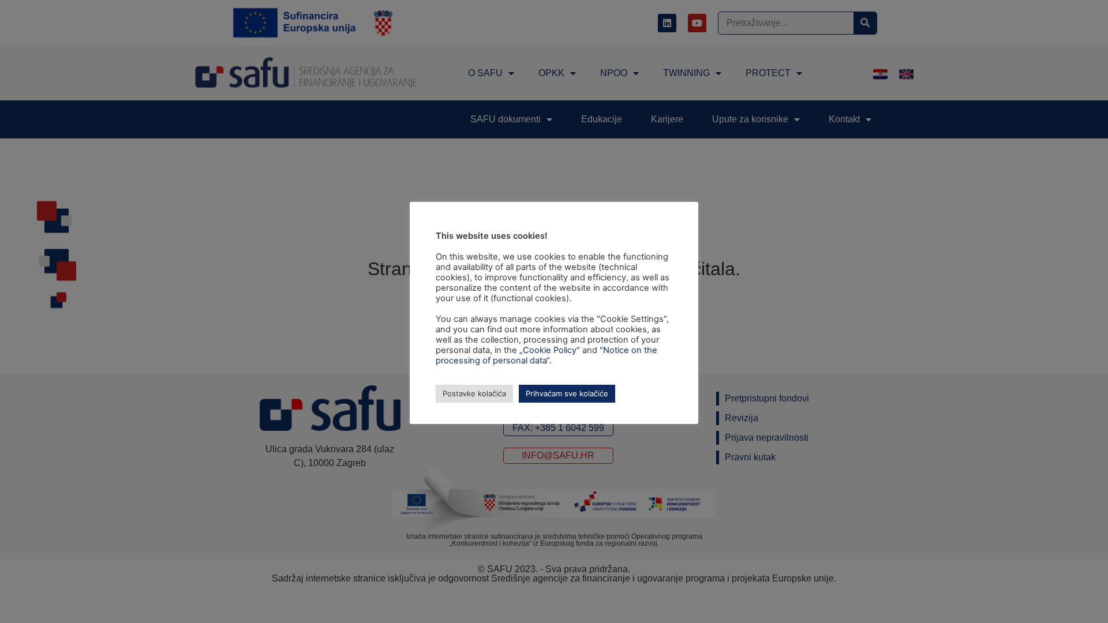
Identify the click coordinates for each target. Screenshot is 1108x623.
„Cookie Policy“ (549, 350)
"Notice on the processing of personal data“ (546, 355)
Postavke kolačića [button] (474, 393)
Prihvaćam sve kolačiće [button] (567, 393)
